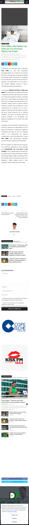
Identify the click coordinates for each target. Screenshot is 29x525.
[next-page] (4, 266)
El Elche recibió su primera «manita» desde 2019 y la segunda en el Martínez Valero (17, 253)
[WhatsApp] (12, 64)
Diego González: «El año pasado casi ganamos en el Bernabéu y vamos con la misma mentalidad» (21, 215)
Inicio (2, 6)
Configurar (14, 521)
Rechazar (14, 518)
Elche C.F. (7, 6)
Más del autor (17, 241)
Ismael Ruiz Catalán (7, 61)
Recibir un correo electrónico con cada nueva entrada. (15, 306)
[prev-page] (2, 266)
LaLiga (13, 196)
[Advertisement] (14, 16)
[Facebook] (2, 64)
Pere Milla (18, 196)
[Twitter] (6, 64)
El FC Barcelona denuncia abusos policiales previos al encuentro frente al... (18, 427)
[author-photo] (14, 229)
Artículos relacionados (7, 241)
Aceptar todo (14, 515)
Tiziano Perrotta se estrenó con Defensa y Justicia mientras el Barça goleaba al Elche (17, 260)
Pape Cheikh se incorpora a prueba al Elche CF (7, 213)
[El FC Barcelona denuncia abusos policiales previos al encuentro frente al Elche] (4, 427)
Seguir (25, 481)
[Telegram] (15, 64)
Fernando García (4, 404)
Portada (7, 43)
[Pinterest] (9, 64)
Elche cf (9, 196)
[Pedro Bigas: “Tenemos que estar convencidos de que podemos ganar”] (4, 246)
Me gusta (24, 478)
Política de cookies (12, 511)
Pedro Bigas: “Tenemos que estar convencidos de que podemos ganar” (18, 246)
